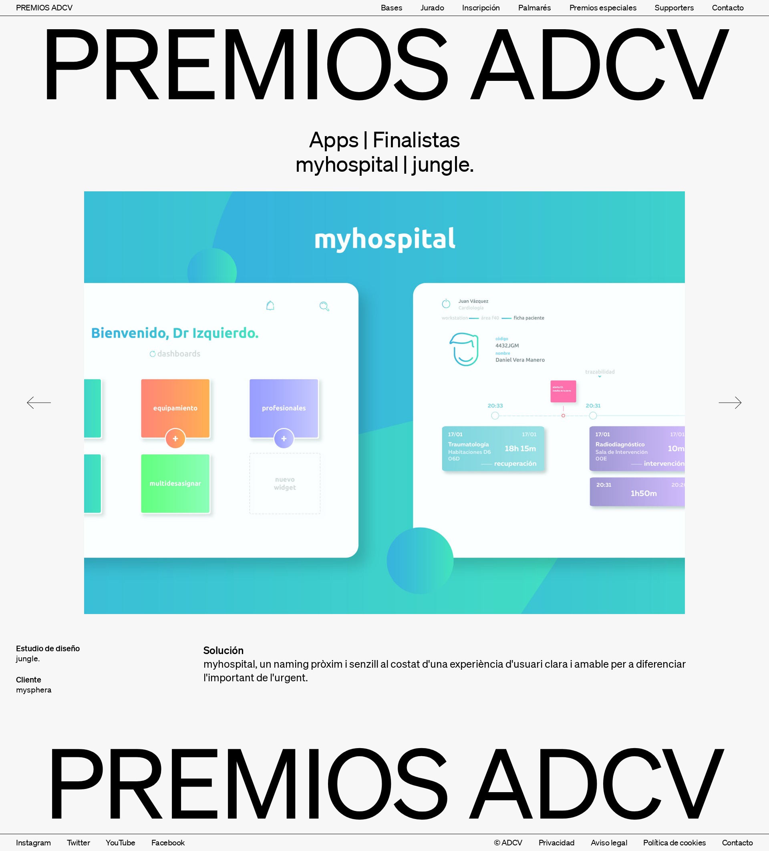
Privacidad (557, 842)
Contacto (728, 7)
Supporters (674, 7)
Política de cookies (674, 842)
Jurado (432, 7)
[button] (39, 403)
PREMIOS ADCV (44, 7)
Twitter (78, 842)
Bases (392, 7)
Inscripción (481, 7)
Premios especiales (603, 7)
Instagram (33, 842)
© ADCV (508, 842)
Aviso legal (609, 842)
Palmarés (534, 7)
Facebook (168, 842)
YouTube (120, 842)
